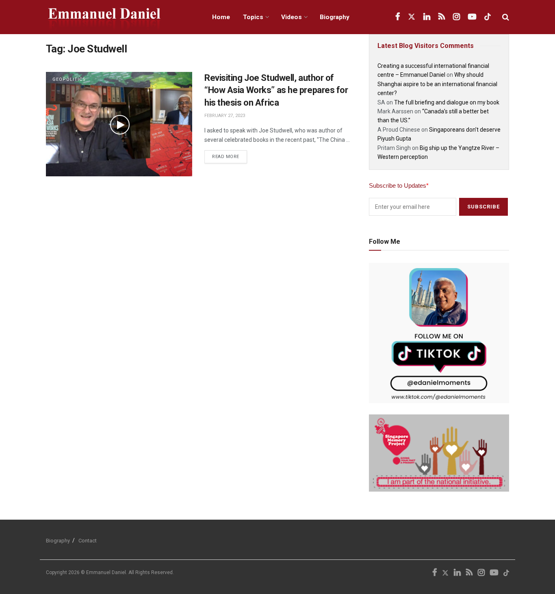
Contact (87, 541)
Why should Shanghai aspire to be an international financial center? (437, 84)
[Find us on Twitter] (411, 17)
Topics (253, 17)
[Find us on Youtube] (472, 17)
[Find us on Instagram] (456, 17)
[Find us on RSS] (441, 17)
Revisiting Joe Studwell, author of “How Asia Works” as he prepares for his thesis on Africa (276, 90)
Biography (334, 17)
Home (221, 17)
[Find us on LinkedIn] (426, 17)
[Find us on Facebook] (397, 17)
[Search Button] (505, 17)
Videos (291, 17)
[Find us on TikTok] (487, 17)
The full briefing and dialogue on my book (446, 102)
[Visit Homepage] (120, 17)
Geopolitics (69, 79)
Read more (229, 154)
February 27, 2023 (224, 115)
